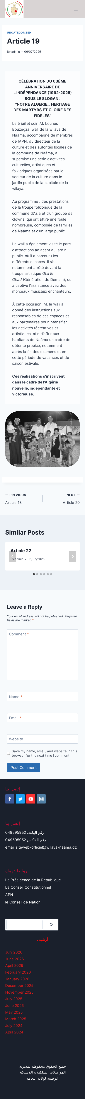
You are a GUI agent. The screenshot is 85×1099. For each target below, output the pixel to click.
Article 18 (15, 499)
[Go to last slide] (12, 556)
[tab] (34, 574)
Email (15, 718)
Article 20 (71, 499)
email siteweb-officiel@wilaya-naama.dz (41, 847)
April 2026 (14, 965)
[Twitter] (20, 799)
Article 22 (21, 550)
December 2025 (19, 985)
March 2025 (15, 1019)
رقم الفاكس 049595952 (25, 840)
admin (15, 51)
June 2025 (14, 1005)
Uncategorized (19, 32)
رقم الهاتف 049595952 (24, 832)
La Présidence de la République (33, 880)
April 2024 (14, 1032)
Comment (19, 634)
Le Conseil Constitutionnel (28, 887)
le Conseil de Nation (23, 902)
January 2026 (17, 979)
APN (9, 895)
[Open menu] (76, 9)
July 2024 (13, 1025)
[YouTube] (30, 799)
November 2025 (19, 992)
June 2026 (14, 959)
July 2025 (13, 999)
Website (16, 739)
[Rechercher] (51, 924)
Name (15, 696)
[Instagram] (41, 799)
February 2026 (18, 972)
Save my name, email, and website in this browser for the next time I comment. (44, 753)
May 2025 (14, 1012)
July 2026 (13, 952)
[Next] (72, 556)
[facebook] (9, 799)
